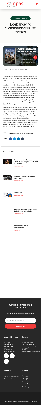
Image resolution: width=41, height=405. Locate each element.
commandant (22, 133)
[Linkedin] (6, 361)
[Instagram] (12, 355)
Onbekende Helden (11, 93)
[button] (33, 4)
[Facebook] (6, 355)
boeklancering (13, 133)
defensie (30, 133)
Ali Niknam (18, 193)
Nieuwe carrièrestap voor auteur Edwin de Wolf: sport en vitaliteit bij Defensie (26, 162)
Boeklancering (21, 18)
